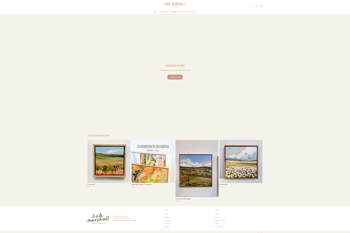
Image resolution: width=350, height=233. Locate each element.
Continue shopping (175, 77)
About (166, 214)
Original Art (167, 217)
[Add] (127, 180)
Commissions (168, 220)
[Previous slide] (90, 161)
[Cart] (261, 6)
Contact (217, 217)
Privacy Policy (219, 227)
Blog (216, 224)
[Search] (253, 6)
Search (217, 214)
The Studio (167, 224)
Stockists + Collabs (220, 220)
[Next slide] (127, 161)
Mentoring (167, 227)
